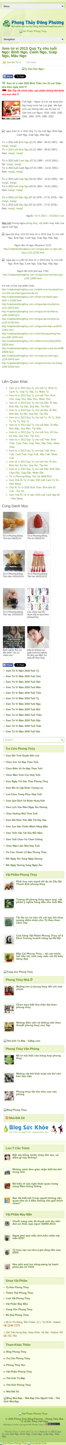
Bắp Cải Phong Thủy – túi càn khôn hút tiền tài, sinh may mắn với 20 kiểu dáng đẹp (39, 956)
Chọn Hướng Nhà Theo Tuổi (22, 813)
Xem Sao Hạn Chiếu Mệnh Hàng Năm (27, 826)
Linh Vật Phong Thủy (18, 1298)
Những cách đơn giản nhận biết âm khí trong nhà (37, 1170)
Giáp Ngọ (24, 179)
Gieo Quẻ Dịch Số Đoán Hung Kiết (25, 800)
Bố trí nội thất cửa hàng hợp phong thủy (38, 1057)
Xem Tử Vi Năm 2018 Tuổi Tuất (23, 726)
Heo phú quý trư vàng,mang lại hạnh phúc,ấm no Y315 (35, 1265)
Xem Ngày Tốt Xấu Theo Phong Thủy (27, 781)
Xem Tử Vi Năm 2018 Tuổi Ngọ (23, 704)
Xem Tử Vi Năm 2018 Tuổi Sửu (23, 676)
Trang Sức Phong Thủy (19, 1309)
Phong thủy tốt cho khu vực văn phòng (36, 1093)
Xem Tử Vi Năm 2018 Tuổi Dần (23, 681)
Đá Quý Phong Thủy (17, 1315)
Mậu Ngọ (23, 204)
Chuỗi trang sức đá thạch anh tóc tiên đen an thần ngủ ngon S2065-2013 (36, 1222)
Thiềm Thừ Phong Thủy (19, 1292)
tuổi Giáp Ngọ (21, 186)
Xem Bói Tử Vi (14, 62)
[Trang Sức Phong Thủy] (18, 972)
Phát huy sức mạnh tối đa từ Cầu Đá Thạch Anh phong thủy (39, 882)
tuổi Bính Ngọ (21, 149)
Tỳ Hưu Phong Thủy (17, 1287)
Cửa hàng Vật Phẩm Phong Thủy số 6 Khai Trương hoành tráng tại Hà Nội (39, 937)
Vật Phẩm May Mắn (17, 1304)
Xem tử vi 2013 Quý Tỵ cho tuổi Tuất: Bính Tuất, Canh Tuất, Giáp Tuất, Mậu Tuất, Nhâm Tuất (33, 454)
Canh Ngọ (24, 160)
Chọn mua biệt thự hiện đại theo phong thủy (36, 1006)
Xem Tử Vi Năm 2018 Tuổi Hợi (23, 731)
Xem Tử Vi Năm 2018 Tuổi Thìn (23, 692)
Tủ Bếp (21, 1378)
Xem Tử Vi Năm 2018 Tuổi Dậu (23, 720)
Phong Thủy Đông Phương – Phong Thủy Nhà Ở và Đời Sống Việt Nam (38, 1420)
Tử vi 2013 (7, 149)
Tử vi (5, 142)
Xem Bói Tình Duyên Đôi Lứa (22, 755)
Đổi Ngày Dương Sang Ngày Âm (24, 865)
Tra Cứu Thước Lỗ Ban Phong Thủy (26, 852)
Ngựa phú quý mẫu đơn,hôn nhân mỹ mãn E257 (36, 1237)
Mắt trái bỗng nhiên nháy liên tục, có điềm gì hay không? (35, 1156)
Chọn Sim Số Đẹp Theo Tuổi (22, 762)
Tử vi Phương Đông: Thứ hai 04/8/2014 (30, 476)
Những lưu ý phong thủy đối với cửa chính (39, 988)
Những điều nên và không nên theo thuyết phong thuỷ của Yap (38, 1024)
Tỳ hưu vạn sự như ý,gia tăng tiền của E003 (36, 1251)
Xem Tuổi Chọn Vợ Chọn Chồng (24, 839)
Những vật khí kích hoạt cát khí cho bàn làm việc (38, 1075)
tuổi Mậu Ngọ (21, 197)
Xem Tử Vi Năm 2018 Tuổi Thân (24, 715)
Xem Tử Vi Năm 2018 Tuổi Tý (22, 670)
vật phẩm (44, 223)
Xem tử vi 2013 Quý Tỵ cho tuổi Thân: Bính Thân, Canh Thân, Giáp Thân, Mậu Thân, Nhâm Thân (34, 443)
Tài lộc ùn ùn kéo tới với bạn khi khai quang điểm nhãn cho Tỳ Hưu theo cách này (39, 920)
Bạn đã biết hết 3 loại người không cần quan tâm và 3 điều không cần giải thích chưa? (37, 1201)
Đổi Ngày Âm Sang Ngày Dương (24, 858)
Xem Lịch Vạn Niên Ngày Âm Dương (26, 807)
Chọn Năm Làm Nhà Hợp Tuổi (23, 845)
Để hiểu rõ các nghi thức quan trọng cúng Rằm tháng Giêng (35, 1185)
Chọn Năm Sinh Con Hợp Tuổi (23, 775)
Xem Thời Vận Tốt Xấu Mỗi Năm (24, 833)
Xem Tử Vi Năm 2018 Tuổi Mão (23, 687)
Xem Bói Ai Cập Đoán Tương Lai (24, 787)
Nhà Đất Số (17, 1118)
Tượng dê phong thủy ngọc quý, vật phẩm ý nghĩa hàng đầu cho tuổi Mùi (39, 901)
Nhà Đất (10, 1391)
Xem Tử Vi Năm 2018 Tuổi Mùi (23, 709)
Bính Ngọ (24, 142)
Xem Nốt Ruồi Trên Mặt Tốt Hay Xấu (26, 820)
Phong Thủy (19, 1351)
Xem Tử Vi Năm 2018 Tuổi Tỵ (22, 698)
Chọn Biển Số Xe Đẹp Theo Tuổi (24, 768)
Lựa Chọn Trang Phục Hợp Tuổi (24, 794)
